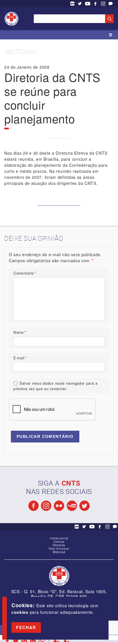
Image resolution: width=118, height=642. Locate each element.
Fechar (26, 627)
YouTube (87, 3)
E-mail (20, 358)
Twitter (80, 3)
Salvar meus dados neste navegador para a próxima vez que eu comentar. (55, 386)
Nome (19, 332)
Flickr (72, 3)
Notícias (19, 51)
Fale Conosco (110, 3)
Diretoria (59, 545)
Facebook (95, 3)
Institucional (59, 538)
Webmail (59, 552)
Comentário (24, 273)
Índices (59, 541)
